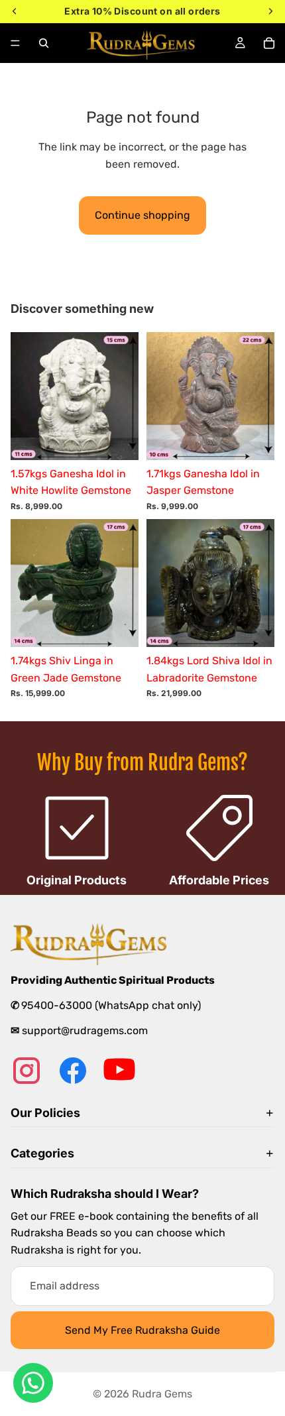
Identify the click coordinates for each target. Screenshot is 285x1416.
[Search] (43, 43)
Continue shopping (142, 215)
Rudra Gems (162, 1393)
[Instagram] (26, 1071)
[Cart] (269, 43)
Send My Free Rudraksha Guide (142, 1330)
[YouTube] (119, 1071)
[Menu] (15, 43)
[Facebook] (73, 1071)
